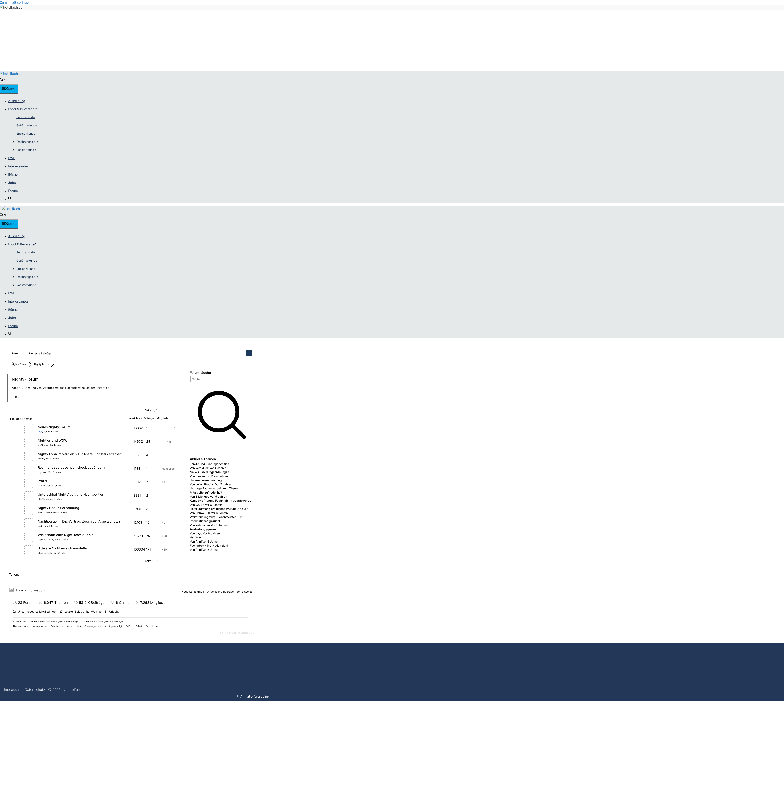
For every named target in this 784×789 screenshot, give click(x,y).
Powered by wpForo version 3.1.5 (236, 632)
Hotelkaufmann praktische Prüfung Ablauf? (219, 508)
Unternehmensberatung (206, 480)
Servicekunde (25, 117)
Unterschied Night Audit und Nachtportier (70, 494)
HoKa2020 (203, 513)
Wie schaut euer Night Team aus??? (65, 535)
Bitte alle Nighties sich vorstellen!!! (65, 548)
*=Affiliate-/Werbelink (253, 696)
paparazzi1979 (45, 539)
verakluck (202, 468)
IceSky (41, 445)
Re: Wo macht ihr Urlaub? (102, 611)
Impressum (13, 690)
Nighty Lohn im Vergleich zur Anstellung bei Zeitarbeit (80, 454)
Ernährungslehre (27, 141)
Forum (13, 191)
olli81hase (43, 499)
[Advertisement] (392, 40)
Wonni (41, 458)
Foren (15, 353)
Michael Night (45, 553)
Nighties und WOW (52, 440)
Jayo (199, 533)
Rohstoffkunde (26, 150)
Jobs (12, 183)
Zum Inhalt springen (15, 2)
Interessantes (18, 166)
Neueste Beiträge (40, 353)
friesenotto (203, 476)
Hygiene (195, 537)
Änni (199, 541)
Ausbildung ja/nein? (203, 529)
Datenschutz (35, 690)
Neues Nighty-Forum (54, 427)
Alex (40, 431)
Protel (42, 481)
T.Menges (202, 496)
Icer (54, 611)
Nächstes (174, 410)
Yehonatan (203, 525)
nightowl (42, 472)
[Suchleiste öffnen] (3, 80)
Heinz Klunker (45, 512)
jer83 (40, 526)
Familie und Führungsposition (209, 464)
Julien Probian (205, 484)
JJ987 (200, 504)
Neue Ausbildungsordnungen (209, 472)
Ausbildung (16, 101)
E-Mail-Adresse (102, 743)
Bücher (13, 174)
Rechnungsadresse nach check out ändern (71, 467)
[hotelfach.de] (11, 73)
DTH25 (41, 485)
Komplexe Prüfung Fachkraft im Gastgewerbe (220, 500)
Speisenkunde (25, 133)
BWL (11, 158)
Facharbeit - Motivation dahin (209, 545)
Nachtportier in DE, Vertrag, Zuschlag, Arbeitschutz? (79, 521)
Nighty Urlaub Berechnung (58, 508)
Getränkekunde (26, 125)
